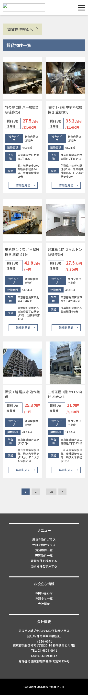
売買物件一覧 (44, 555)
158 (51, 491)
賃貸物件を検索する (44, 561)
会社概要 (44, 604)
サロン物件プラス (44, 545)
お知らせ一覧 (44, 598)
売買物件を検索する (44, 566)
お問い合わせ (44, 593)
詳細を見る (23, 185)
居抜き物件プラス (44, 539)
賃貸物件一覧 (44, 550)
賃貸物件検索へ (20, 29)
